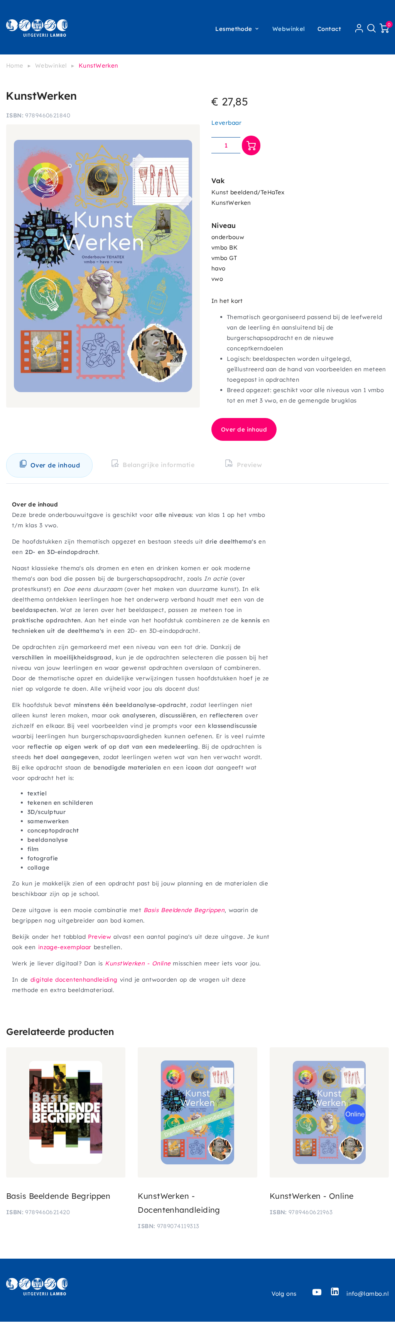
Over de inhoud (244, 429)
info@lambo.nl (367, 1293)
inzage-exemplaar (64, 947)
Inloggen (359, 28)
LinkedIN (335, 1291)
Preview (99, 936)
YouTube (317, 1291)
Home (15, 65)
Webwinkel (288, 28)
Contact (329, 28)
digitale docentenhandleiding (74, 979)
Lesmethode (233, 28)
